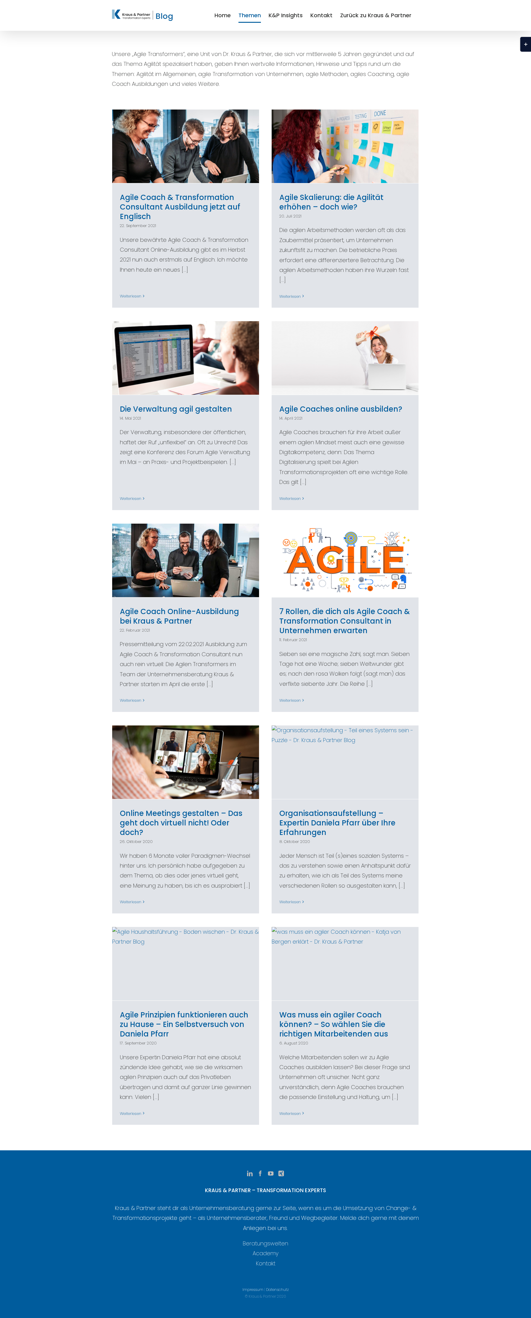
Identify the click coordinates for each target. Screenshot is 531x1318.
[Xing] (281, 1173)
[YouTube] (270, 1173)
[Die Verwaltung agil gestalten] (185, 358)
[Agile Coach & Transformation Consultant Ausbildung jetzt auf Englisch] (185, 146)
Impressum (252, 1289)
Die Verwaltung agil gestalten (176, 409)
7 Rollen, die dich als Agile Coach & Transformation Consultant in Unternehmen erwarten (344, 621)
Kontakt (265, 1263)
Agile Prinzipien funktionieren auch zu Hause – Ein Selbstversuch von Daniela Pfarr (184, 1024)
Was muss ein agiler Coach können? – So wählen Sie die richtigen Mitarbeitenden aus (333, 1024)
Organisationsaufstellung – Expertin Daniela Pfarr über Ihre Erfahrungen (337, 822)
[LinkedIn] (250, 1173)
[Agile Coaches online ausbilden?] (345, 358)
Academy (265, 1253)
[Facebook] (260, 1173)
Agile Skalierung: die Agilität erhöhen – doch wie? (331, 202)
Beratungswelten (265, 1243)
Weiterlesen (130, 296)
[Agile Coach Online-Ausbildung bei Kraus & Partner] (185, 560)
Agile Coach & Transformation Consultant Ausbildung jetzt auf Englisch (180, 207)
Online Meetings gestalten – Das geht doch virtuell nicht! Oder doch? (181, 822)
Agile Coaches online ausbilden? (340, 409)
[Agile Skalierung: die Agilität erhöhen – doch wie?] (345, 146)
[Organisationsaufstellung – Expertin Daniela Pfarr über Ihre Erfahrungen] (345, 762)
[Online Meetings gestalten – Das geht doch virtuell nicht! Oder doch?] (185, 762)
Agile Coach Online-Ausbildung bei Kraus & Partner (179, 616)
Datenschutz (277, 1289)
